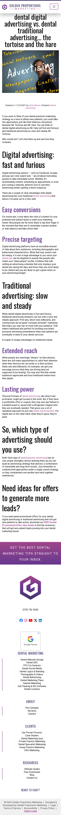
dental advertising (42, 196)
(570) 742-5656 (30, 609)
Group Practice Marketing (32, 747)
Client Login (30, 811)
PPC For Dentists (32, 665)
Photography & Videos (32, 674)
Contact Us (32, 778)
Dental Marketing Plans (32, 680)
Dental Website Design (31, 659)
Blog (32, 775)
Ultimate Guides (32, 769)
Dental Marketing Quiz (32, 738)
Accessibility (30, 808)
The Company (32, 707)
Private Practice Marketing (32, 741)
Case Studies (32, 735)
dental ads (7, 258)
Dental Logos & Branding (32, 671)
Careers (32, 713)
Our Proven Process (32, 732)
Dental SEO (32, 662)
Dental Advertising (32, 677)
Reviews (32, 710)
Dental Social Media (32, 668)
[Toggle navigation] (54, 7)
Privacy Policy (47, 808)
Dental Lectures (32, 689)
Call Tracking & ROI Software (32, 686)
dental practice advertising (34, 457)
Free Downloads (32, 772)
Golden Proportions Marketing (32, 805)
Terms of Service (12, 808)
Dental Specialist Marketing (32, 744)
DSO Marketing (31, 750)
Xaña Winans (34, 105)
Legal (53, 805)
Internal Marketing (32, 683)
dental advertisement (43, 411)
